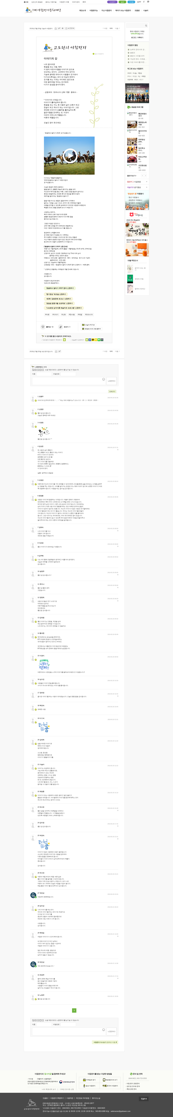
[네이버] (40, 370)
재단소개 (82, 10)
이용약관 (69, 1098)
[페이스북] (36, 370)
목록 (111, 28)
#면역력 (130, 80)
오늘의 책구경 (90, 325)
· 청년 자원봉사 (133, 197)
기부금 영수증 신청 (67, 1089)
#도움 (135, 76)
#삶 (139, 76)
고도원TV (112, 2)
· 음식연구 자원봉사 (135, 203)
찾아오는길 (96, 1098)
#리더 (129, 73)
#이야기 (55, 314)
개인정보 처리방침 (82, 1098)
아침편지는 (94, 10)
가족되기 (140, 37)
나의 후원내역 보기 (49, 1089)
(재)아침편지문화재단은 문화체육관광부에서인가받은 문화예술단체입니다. (43, 1082)
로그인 (133, 37)
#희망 (144, 76)
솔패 (122, 2)
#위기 (136, 80)
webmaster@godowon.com (120, 1111)
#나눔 (135, 73)
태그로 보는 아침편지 (135, 69)
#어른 (47, 314)
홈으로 (26, 2)
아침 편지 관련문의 (133, 1083)
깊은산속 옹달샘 (36, 2)
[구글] (38, 370)
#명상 (140, 73)
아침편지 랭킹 (133, 45)
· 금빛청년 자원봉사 (135, 200)
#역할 (80, 314)
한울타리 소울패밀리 (44, 1079)
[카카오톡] (43, 370)
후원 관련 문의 (132, 1089)
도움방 (45, 1098)
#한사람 (72, 314)
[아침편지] (33, 370)
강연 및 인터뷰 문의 (133, 1086)
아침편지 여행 (64, 2)
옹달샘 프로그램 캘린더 (93, 329)
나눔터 (145, 10)
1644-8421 (132, 1078)
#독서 (129, 76)
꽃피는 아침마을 (50, 2)
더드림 (131, 2)
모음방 (137, 10)
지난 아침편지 (106, 10)
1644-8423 (101, 1108)
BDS (84, 2)
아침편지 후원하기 (57, 1098)
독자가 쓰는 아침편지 (123, 10)
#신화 (64, 314)
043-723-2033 (142, 1078)
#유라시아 (89, 314)
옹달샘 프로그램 (137, 107)
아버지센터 (76, 2)
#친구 (141, 80)
